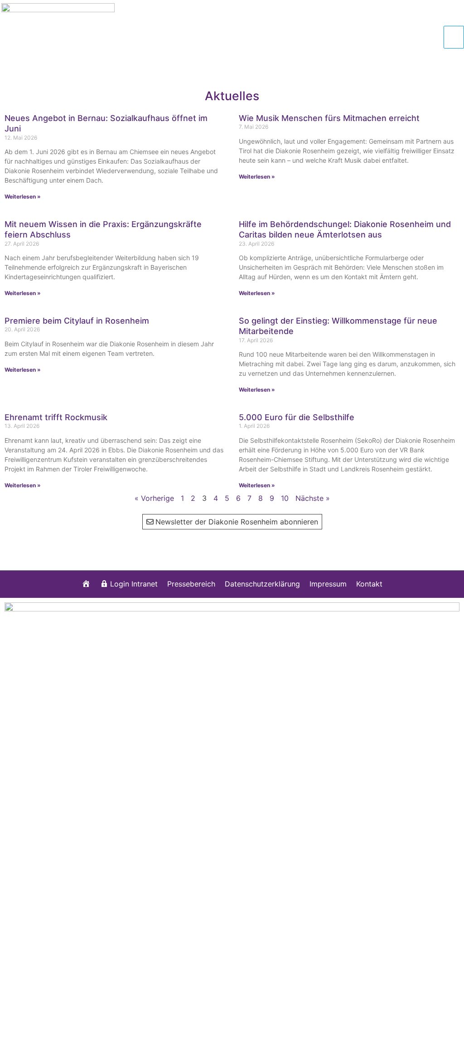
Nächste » (312, 498)
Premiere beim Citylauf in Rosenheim (77, 320)
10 (285, 498)
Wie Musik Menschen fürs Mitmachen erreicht (329, 118)
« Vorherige (154, 498)
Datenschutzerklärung (262, 583)
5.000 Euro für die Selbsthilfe (296, 417)
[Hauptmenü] (454, 37)
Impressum (328, 583)
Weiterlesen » (23, 196)
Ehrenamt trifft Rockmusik (56, 417)
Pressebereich (191, 583)
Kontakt (369, 583)
